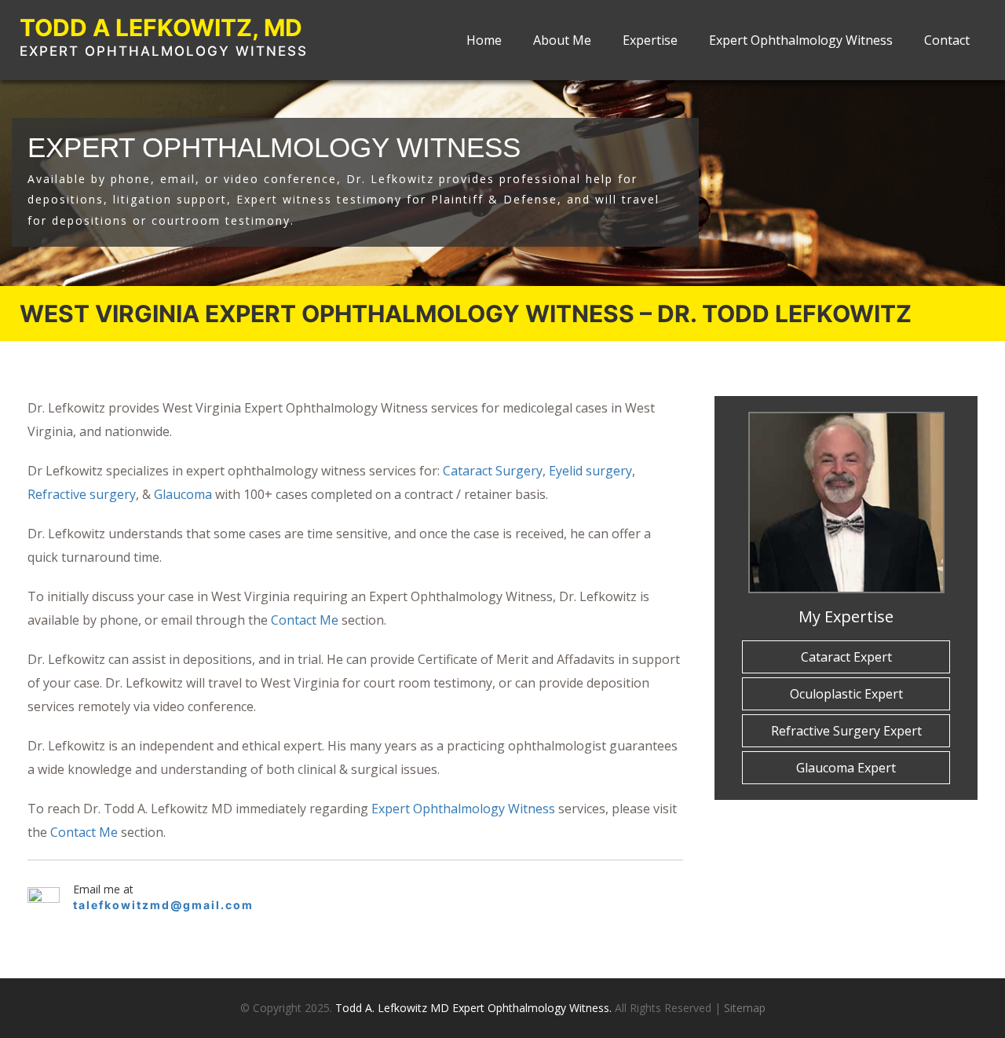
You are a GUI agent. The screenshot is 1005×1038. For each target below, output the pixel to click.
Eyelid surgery (590, 470)
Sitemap (745, 1007)
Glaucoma (183, 494)
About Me (562, 40)
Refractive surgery (81, 494)
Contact (947, 40)
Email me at (103, 889)
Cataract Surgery (493, 470)
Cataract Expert (846, 657)
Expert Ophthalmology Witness (801, 40)
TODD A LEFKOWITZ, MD (161, 27)
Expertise (650, 40)
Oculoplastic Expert (846, 693)
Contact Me (304, 620)
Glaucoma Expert (846, 767)
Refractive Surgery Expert (846, 730)
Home (484, 40)
